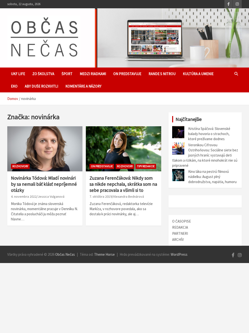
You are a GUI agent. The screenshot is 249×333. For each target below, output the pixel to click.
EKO (14, 86)
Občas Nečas (65, 254)
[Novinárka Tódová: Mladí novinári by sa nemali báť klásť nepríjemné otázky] (45, 149)
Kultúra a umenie (198, 73)
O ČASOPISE (181, 221)
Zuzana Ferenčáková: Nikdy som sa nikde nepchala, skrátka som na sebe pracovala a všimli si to (123, 184)
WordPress (179, 254)
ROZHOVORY (20, 166)
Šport (67, 73)
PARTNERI (180, 233)
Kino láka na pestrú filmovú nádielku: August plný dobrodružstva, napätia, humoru (212, 176)
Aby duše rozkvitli (41, 86)
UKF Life (18, 73)
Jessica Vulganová (51, 196)
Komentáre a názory (83, 86)
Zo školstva (43, 73)
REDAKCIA (180, 227)
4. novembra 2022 (23, 196)
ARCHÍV (178, 239)
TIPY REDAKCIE (146, 166)
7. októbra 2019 (100, 196)
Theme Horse (104, 254)
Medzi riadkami (93, 73)
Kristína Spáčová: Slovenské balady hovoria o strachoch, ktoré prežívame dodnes (209, 133)
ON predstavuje (127, 73)
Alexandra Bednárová (128, 196)
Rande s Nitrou (162, 73)
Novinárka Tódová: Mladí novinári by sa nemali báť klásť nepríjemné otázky (44, 184)
